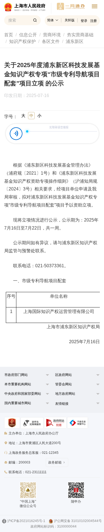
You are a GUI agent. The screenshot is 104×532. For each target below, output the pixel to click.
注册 (93, 21)
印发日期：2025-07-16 (29, 95)
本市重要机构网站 (17, 384)
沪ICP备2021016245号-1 (26, 521)
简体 (50, 20)
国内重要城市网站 (17, 403)
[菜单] (94, 7)
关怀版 (70, 20)
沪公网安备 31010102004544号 (78, 521)
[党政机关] (12, 423)
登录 (84, 21)
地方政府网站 (65, 394)
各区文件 (51, 41)
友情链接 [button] (62, 404)
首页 (8, 34)
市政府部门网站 (16, 375)
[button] (23, 376)
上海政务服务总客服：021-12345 (34, 453)
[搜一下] (35, 20)
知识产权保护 (22, 41)
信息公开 (28, 34)
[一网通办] (27, 8)
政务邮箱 (55, 462)
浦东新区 (74, 41)
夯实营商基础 (80, 34)
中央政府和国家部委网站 (22, 394)
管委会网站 (63, 384)
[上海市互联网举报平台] (55, 423)
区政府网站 (63, 375)
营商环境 (52, 34)
